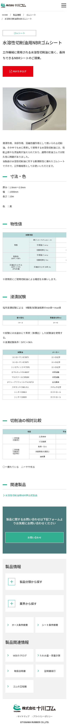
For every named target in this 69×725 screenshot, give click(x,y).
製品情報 (17, 14)
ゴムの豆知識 (20, 686)
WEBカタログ (20, 655)
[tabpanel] (34, 108)
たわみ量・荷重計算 (50, 655)
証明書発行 (50, 671)
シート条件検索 (50, 625)
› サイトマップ (23, 716)
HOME (5, 14)
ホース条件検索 (20, 625)
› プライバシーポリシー (42, 716)
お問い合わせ (34, 537)
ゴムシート (31, 14)
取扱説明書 (20, 671)
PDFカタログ (19, 71)
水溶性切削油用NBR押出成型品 (21, 495)
